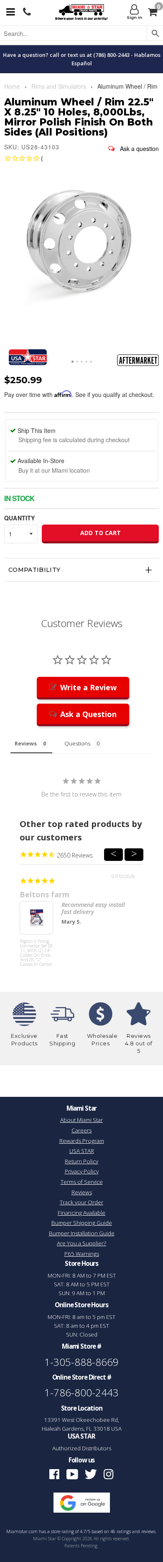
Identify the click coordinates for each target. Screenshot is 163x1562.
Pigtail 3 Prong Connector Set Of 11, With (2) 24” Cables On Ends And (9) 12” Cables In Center (36, 953)
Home (12, 86)
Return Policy (81, 1161)
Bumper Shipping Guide (81, 1223)
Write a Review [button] (88, 687)
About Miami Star (81, 1120)
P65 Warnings (81, 1253)
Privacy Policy (82, 1171)
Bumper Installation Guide (82, 1233)
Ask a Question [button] (88, 714)
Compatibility (34, 570)
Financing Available (81, 1212)
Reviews (81, 1192)
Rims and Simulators (58, 86)
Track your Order (81, 1202)
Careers (81, 1130)
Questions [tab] (77, 743)
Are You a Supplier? (81, 1243)
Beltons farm (44, 894)
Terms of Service (82, 1182)
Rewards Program (81, 1141)
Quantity (19, 517)
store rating (62, 1531)
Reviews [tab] (26, 743)
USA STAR (81, 1151)
